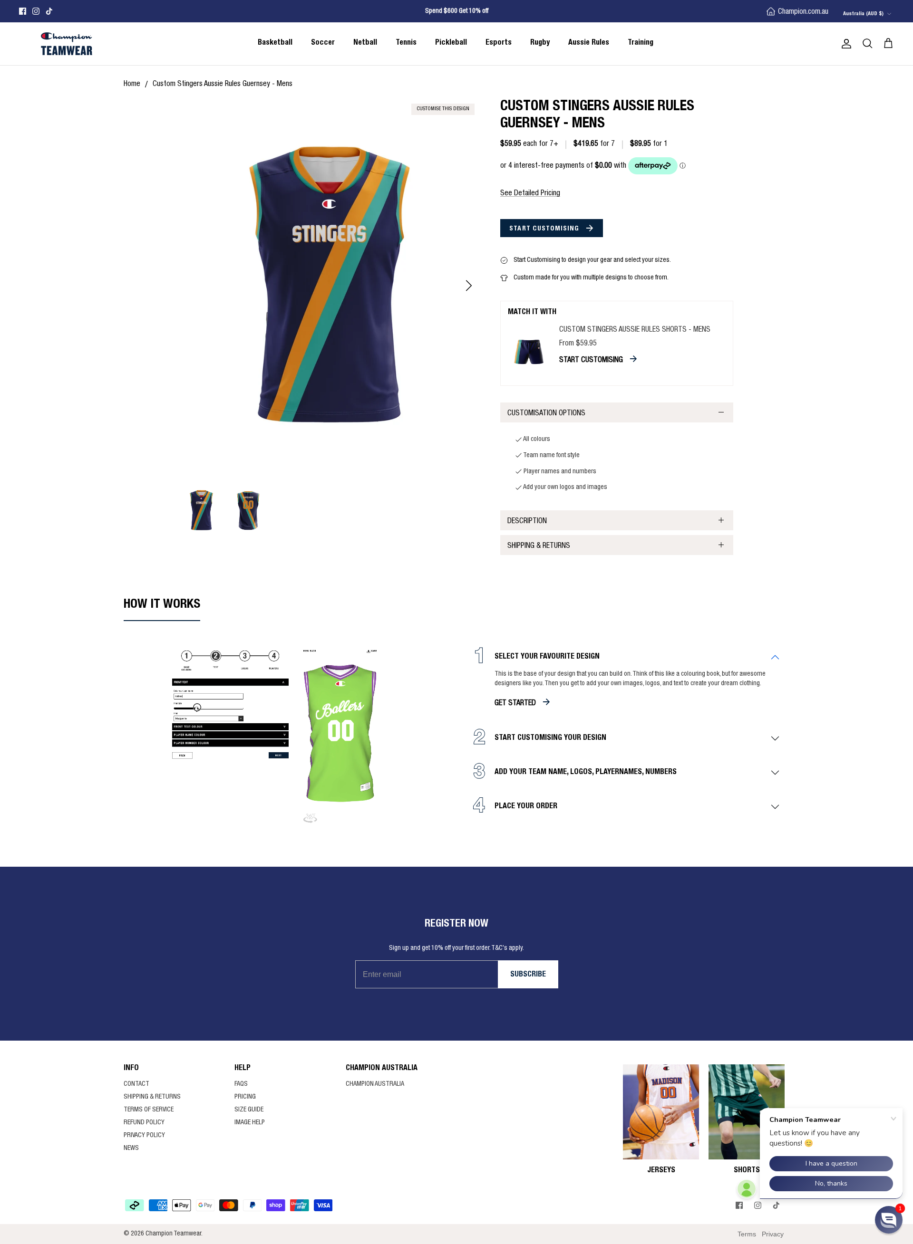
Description (527, 522)
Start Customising (545, 229)
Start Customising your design (550, 738)
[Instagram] (35, 11)
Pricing (245, 1097)
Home (132, 84)
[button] (889, 1220)
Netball (365, 43)
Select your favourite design (547, 657)
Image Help (249, 1123)
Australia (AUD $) (863, 14)
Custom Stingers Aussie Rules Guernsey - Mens (222, 84)
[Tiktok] (49, 11)
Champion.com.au (803, 12)
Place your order (526, 807)
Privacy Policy (144, 1135)
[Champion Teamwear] (66, 44)
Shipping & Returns (538, 546)
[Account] (844, 43)
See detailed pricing (530, 194)
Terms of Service (149, 1110)
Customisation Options (546, 414)
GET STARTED (515, 704)
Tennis (406, 43)
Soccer (323, 43)
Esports (499, 43)
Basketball (275, 43)
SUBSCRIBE (528, 975)
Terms (747, 1234)
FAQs (241, 1084)
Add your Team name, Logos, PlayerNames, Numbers (586, 772)
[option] (329, 286)
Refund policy (144, 1123)
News (131, 1148)
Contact (136, 1084)
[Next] (468, 285)
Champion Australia (375, 1084)
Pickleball (451, 43)
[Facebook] (22, 11)
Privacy (773, 1234)
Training (640, 43)
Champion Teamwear (173, 1234)
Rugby (540, 43)
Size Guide (248, 1110)
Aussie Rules (588, 43)
